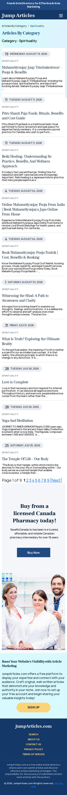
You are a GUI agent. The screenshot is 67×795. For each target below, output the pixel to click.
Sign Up (34, 707)
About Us (33, 739)
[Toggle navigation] (61, 16)
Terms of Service (33, 754)
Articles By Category (14, 26)
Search (33, 734)
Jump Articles (18, 15)
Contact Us (33, 744)
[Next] (56, 480)
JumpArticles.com (33, 726)
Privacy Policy (33, 749)
